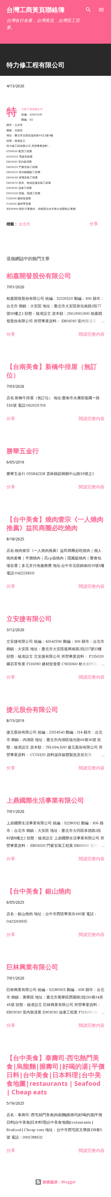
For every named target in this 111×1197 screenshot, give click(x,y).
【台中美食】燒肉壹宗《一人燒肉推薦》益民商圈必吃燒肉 (54, 523)
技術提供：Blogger (58, 1181)
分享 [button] (93, 224)
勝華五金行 (22, 450)
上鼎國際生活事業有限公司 (45, 800)
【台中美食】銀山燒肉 (38, 890)
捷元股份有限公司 (32, 709)
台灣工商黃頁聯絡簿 (35, 9)
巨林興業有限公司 (32, 966)
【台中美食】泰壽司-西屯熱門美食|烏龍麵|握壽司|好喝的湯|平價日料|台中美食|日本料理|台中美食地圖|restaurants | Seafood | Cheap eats (55, 1074)
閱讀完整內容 (92, 334)
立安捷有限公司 (29, 618)
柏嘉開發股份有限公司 (38, 275)
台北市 (24, 223)
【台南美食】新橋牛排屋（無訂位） (51, 370)
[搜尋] (88, 9)
